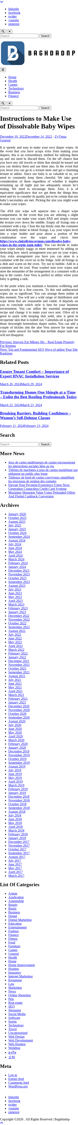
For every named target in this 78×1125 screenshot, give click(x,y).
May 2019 (15, 778)
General (5, 140)
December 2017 (18, 842)
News (12, 991)
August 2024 (16, 540)
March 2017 (16, 875)
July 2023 (14, 589)
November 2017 (19, 845)
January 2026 (17, 514)
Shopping (14, 1010)
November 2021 (19, 665)
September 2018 (19, 808)
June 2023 (15, 593)
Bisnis (12, 908)
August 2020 (16, 721)
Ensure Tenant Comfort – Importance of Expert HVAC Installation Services (34, 373)
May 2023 (15, 597)
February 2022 (18, 653)
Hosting (13, 969)
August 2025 (16, 521)
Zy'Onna (60, 136)
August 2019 (16, 766)
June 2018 (15, 819)
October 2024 (17, 533)
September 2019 (19, 762)
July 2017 (14, 860)
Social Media (17, 1014)
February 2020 (18, 744)
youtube (13, 20)
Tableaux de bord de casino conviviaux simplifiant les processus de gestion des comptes (41, 479)
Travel (12, 1029)
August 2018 (16, 811)
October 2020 (17, 713)
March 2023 (16, 604)
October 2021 (17, 668)
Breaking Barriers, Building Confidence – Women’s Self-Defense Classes (35, 415)
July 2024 (14, 544)
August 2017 (16, 857)
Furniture (14, 946)
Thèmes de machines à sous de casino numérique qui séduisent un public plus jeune (43, 471)
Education (15, 923)
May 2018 (15, 823)
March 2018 (16, 830)
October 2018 (17, 804)
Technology (16, 88)
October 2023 (17, 578)
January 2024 (17, 567)
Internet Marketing (20, 976)
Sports (12, 1021)
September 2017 (19, 853)
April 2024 (15, 555)
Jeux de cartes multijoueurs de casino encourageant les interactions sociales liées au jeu (41, 464)
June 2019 (15, 774)
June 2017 (15, 864)
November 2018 (19, 800)
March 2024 (16, 559)
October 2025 (17, 518)
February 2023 (18, 608)
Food (11, 942)
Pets (11, 999)
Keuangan (15, 980)
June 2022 (15, 638)
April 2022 (15, 646)
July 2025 (14, 525)
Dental (12, 916)
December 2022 (18, 616)
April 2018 (15, 826)
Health (12, 81)
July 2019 (14, 770)
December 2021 (18, 661)
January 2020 (17, 747)
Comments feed (18, 1082)
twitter (12, 16)
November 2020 (19, 710)
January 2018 (17, 838)
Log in (12, 1075)
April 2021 (15, 691)
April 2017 (15, 872)
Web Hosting (17, 1044)
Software (14, 1018)
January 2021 (17, 702)
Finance (13, 96)
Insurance (14, 972)
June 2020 (15, 729)
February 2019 (18, 789)
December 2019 (18, 751)
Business (14, 92)
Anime (12, 893)
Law (11, 984)
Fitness (12, 938)
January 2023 (17, 612)
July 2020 (14, 725)
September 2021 (19, 672)
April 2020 (15, 736)
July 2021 (14, 680)
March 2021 (16, 695)
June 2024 (15, 548)
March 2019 (16, 785)
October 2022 (17, 623)
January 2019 (17, 793)
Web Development (20, 1040)
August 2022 (16, 631)
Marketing (15, 987)
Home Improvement (21, 965)
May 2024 (15, 552)
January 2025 (17, 529)
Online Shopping (19, 995)
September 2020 (19, 717)
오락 (11, 1057)
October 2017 (17, 849)
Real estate (15, 1002)
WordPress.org (18, 1086)
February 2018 (18, 834)
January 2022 (17, 657)
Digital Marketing (20, 920)
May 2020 (15, 732)
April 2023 (15, 600)
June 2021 (15, 683)
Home (12, 77)
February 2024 (18, 563)
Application (16, 897)
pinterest (13, 24)
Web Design (16, 1036)
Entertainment (17, 927)
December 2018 (18, 796)
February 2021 (18, 698)
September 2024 (19, 536)
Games (12, 84)
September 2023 (19, 582)
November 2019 (19, 755)
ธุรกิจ (12, 1052)
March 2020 (16, 740)
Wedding (14, 1048)
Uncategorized (17, 1033)
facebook (14, 12)
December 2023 (18, 570)
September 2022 (19, 627)
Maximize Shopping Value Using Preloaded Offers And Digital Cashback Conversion (41, 494)
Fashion (13, 931)
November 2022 (19, 619)
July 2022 (14, 634)
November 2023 (19, 574)
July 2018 (14, 815)
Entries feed (16, 1079)
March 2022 (16, 649)
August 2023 (16, 585)
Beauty (13, 905)
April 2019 (15, 781)
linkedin (13, 9)
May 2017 (15, 868)
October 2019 (17, 759)
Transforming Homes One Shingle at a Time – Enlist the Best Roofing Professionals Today (38, 394)
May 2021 (15, 687)
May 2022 (15, 642)
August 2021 (16, 676)
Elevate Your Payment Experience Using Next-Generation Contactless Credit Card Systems (39, 487)
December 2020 (18, 706)
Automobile (16, 901)
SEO (11, 1006)
